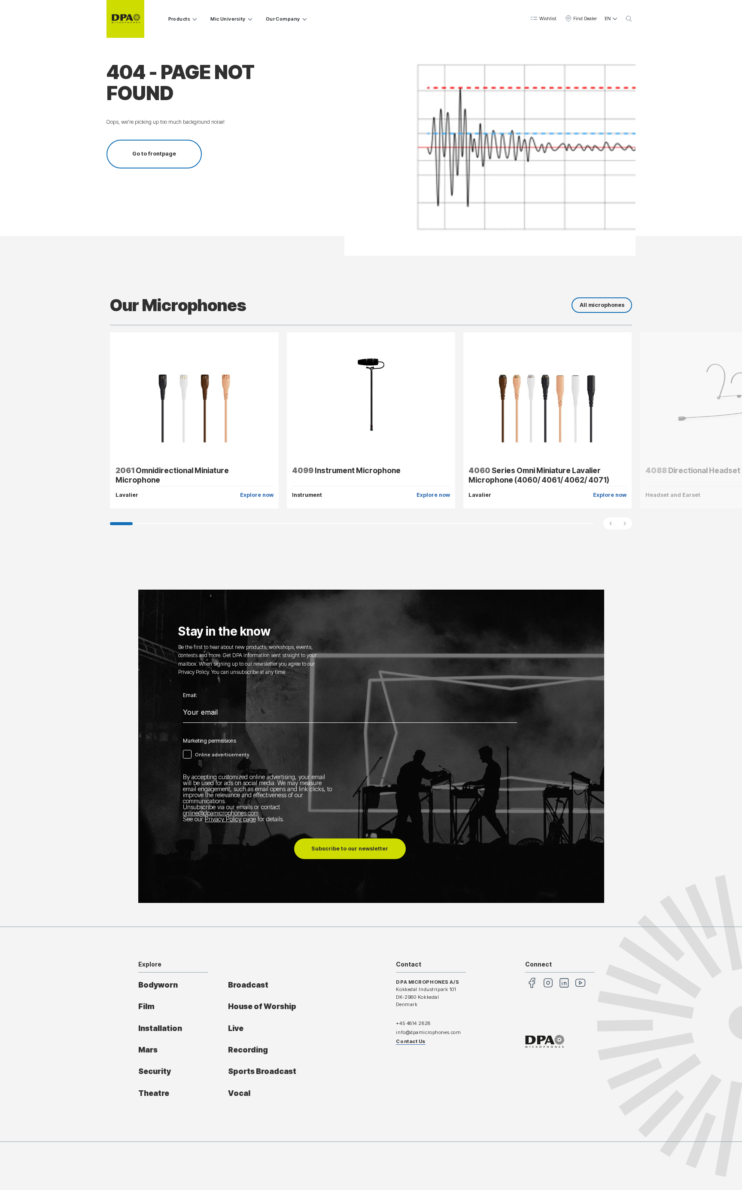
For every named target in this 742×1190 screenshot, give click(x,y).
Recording (248, 1049)
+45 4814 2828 (413, 1023)
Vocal (239, 1093)
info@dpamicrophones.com (428, 1032)
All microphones (602, 305)
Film (146, 1006)
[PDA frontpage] (125, 19)
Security (154, 1071)
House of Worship (262, 1006)
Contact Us (411, 1041)
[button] (542, 19)
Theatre (153, 1093)
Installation (160, 1028)
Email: (190, 695)
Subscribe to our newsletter (349, 848)
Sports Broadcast (262, 1071)
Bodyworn (158, 984)
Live (235, 1028)
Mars (148, 1049)
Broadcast (248, 984)
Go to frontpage (154, 153)
